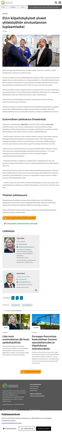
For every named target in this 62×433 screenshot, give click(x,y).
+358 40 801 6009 (22, 244)
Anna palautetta (36, 410)
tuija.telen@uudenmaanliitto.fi (26, 247)
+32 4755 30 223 (22, 279)
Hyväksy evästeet (43, 428)
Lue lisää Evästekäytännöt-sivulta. (12, 423)
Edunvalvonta (16, 305)
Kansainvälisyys (27, 305)
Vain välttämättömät (26, 428)
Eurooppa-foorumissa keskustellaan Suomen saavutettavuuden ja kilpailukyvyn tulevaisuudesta (44, 342)
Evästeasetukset (10, 428)
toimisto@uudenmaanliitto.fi (37, 396)
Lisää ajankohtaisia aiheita (32, 372)
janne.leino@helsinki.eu (24, 282)
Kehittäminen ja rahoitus (11, 410)
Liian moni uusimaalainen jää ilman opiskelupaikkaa (15, 339)
